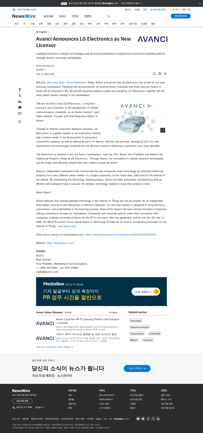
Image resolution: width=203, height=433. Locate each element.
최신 (16, 23)
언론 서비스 (166, 395)
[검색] (108, 17)
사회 (106, 23)
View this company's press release (54, 346)
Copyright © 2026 (102, 428)
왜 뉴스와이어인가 (107, 395)
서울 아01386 (29, 428)
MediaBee (118, 419)
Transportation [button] (137, 333)
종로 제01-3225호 (93, 425)
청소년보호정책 (67, 419)
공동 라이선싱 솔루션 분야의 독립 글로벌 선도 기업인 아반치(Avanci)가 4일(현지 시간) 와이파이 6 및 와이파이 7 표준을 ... (87, 339)
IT (25, 23)
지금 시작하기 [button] (136, 368)
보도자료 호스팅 (167, 408)
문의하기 (39, 407)
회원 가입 (186, 9)
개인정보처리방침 (52, 419)
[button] (154, 73)
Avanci (41, 69)
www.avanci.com (67, 226)
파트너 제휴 (79, 419)
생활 (49, 23)
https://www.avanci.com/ (60, 243)
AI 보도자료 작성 (157, 9)
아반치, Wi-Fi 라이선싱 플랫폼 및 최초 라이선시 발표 (86, 334)
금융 (73, 23)
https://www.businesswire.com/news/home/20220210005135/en (120, 234)
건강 (57, 23)
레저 (90, 23)
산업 (33, 23)
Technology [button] (135, 320)
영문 (153, 23)
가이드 (75, 16)
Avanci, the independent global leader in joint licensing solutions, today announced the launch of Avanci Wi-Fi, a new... (87, 328)
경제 (65, 23)
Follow (114, 312)
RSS (69, 312)
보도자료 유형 (136, 399)
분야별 (71, 399)
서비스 (62, 16)
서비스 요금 (104, 403)
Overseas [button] (148, 339)
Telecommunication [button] (139, 327)
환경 (114, 23)
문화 (41, 23)
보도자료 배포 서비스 (27, 9)
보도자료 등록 (181, 16)
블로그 (128, 9)
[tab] (82, 390)
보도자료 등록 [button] (22, 401)
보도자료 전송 (167, 403)
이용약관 (25, 419)
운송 (82, 23)
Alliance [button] (134, 339)
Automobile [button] (154, 333)
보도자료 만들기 (137, 395)
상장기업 (133, 23)
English (43, 32)
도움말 (137, 9)
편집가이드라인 (37, 419)
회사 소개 (16, 419)
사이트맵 (90, 419)
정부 (123, 23)
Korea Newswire (76, 82)
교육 (98, 23)
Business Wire (56, 82)
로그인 (176, 9)
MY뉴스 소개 (166, 399)
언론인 (88, 16)
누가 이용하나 (105, 408)
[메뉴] (14, 10)
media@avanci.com (47, 271)
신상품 (144, 23)
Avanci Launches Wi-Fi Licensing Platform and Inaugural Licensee (87, 320)
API (110, 419)
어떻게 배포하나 (106, 399)
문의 (145, 9)
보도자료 (48, 16)
